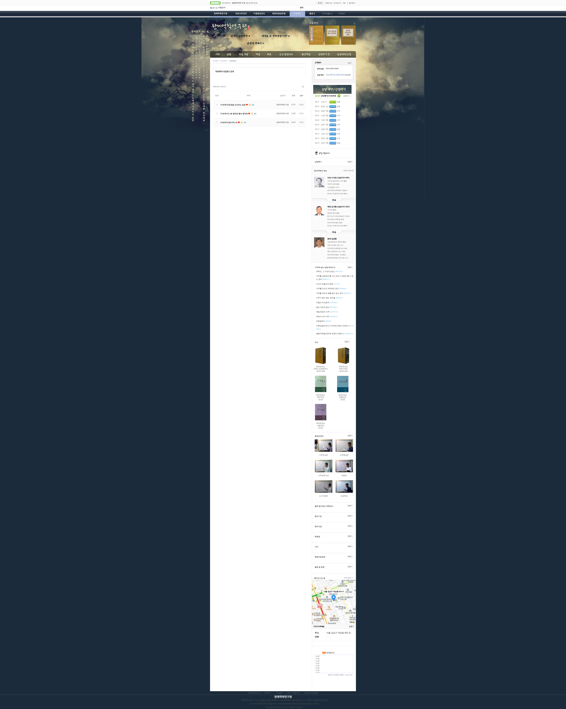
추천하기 (267, 693)
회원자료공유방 (279, 14)
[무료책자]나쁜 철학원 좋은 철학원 (234, 114)
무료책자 (297, 14)
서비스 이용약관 (293, 693)
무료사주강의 (241, 14)
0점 (344, 3)
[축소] (352, 601)
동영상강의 (259, 14)
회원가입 (328, 3)
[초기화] (352, 607)
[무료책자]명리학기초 (229, 122)
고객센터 (341, 14)
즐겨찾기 (352, 3)
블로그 (312, 14)
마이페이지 (337, 3)
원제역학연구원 (220, 14)
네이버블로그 (327, 14)
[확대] (352, 596)
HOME (215, 61)
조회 (293, 96)
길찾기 (351, 626)
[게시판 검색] (303, 86)
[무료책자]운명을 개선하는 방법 (233, 105)
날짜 (301, 96)
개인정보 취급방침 (311, 693)
